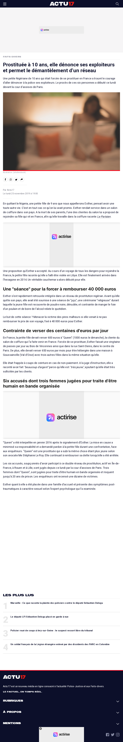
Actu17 (62, 4)
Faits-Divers (12, 56)
